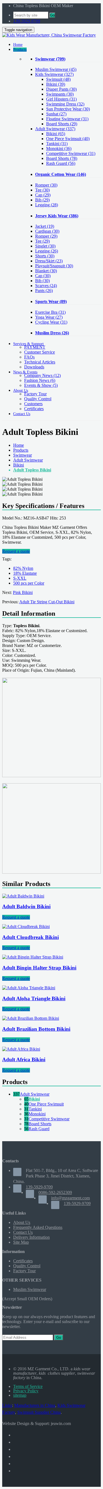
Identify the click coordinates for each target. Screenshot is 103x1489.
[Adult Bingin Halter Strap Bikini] (32, 957)
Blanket (46, 270)
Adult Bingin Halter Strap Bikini (39, 968)
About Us (21, 1222)
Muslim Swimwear (55, 69)
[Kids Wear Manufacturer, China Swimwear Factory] (49, 35)
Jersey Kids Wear (56, 215)
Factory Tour (35, 393)
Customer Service (39, 352)
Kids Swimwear (54, 74)
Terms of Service (28, 1386)
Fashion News (39, 380)
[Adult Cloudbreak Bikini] (26, 926)
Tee (42, 190)
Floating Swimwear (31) (67, 118)
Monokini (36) (58, 148)
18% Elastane (25, 573)
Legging (46, 204)
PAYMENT (34, 347)
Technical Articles (39, 362)
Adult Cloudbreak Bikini (30, 937)
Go (52, 15)
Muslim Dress (52, 332)
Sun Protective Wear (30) (68, 109)
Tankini (35, 1109)
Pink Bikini (23, 592)
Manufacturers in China (34, 1405)
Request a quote (16, 551)
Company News (42, 375)
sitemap (19, 1395)
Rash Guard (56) (60, 163)
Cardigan (47, 231)
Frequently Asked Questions (37, 1227)
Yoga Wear (49, 317)
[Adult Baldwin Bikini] (23, 896)
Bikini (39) (55, 84)
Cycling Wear (51, 322)
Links (7, 1405)
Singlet (45, 246)
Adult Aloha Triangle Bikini (33, 998)
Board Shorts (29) (61, 123)
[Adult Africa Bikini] (21, 1049)
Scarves (46, 285)
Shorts (44, 256)
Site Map (21, 1242)
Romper (46, 185)
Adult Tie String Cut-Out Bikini (46, 601)
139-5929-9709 (26, 21)
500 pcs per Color (28, 583)
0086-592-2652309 (55, 1192)
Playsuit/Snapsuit (54, 265)
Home (18, 445)
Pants (44, 290)
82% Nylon (23, 568)
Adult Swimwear (55, 128)
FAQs (29, 357)
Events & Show (41, 385)
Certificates (34, 408)
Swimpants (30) (60, 94)
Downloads (34, 367)
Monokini (37, 1114)
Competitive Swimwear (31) (70, 153)
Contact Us (23, 1232)
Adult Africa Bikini (23, 1059)
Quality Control (37, 398)
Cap (43, 195)
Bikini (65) (55, 133)
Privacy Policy (25, 1390)
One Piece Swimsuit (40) (68, 138)
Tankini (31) (57, 143)
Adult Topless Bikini (32, 470)
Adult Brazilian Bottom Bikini (36, 1029)
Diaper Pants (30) (61, 89)
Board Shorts (40, 1123)
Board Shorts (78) (61, 158)
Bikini (18, 465)
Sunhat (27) (56, 114)
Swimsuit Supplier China (39, 1412)
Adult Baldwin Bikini (26, 906)
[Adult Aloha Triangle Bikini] (28, 987)
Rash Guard (39, 1128)
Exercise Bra (50, 312)
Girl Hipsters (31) (61, 99)
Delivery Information (31, 1237)
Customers (33, 403)
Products (20, 450)
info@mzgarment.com (70, 1198)
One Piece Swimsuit (46, 1104)
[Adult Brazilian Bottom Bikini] (30, 1018)
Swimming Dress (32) (65, 104)
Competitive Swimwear (49, 1118)
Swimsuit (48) (58, 79)
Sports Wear (51, 301)
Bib (42, 200)
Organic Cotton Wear (60, 174)
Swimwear (50, 59)
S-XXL (19, 578)
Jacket (44, 226)
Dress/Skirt (49, 261)
